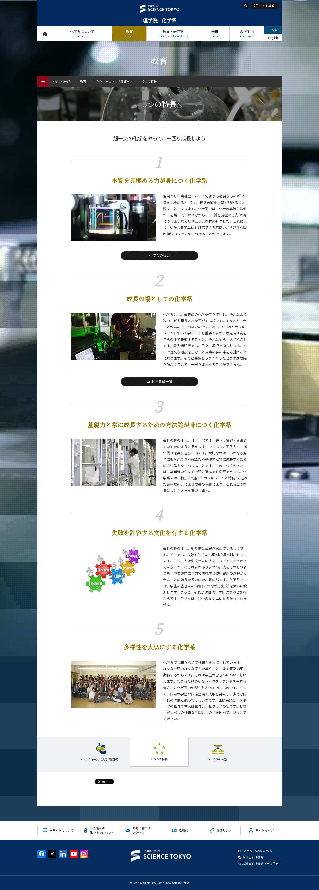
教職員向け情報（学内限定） (261, 863)
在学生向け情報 (252, 857)
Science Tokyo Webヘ (257, 851)
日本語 (272, 30)
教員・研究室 (173, 33)
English (273, 37)
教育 (129, 33)
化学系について (82, 33)
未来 (215, 33)
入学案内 (247, 33)
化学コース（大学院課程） (114, 81)
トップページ (44, 33)
